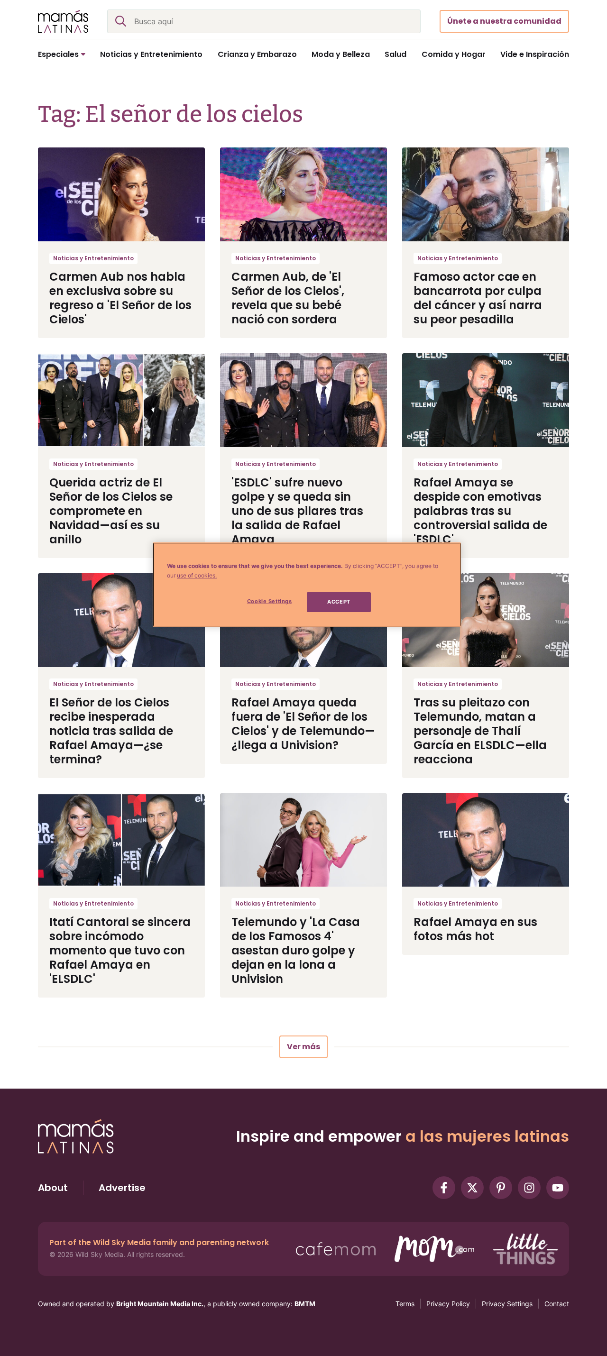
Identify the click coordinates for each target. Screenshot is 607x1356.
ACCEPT (338, 601)
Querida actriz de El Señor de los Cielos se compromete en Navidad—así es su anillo (111, 511)
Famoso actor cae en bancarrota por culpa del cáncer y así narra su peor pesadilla (478, 298)
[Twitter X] (472, 1187)
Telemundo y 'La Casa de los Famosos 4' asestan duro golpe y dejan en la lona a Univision (295, 950)
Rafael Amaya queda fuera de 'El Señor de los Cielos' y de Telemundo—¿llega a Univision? (303, 724)
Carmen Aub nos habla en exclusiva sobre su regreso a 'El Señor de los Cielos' (120, 298)
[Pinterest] (500, 1187)
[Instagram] (529, 1187)
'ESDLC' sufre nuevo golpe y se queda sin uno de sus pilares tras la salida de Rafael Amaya (297, 511)
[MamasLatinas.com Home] (63, 21)
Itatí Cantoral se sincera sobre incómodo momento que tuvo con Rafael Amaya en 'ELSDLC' (120, 950)
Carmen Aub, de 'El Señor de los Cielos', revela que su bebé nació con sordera (287, 298)
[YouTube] (557, 1187)
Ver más (303, 1046)
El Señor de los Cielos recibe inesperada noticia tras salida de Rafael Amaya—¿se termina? (111, 731)
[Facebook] (443, 1187)
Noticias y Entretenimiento (93, 258)
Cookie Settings (269, 601)
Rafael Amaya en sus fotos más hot (475, 929)
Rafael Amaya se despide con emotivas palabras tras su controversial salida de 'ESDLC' (480, 511)
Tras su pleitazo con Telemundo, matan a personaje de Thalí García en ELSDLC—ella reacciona (480, 731)
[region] (307, 584)
